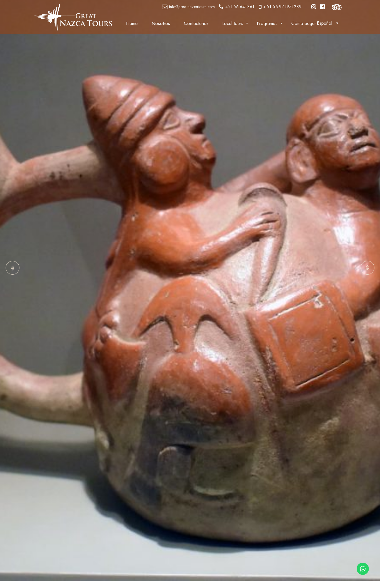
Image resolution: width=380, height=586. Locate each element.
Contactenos (196, 23)
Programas (267, 23)
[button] (329, 23)
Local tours (233, 23)
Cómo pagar (303, 23)
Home (132, 23)
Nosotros (161, 23)
